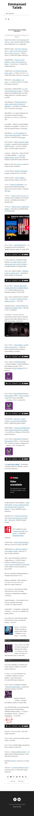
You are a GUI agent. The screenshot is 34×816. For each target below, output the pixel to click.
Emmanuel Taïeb (17, 6)
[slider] (26, 254)
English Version (17, 806)
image (23, 137)
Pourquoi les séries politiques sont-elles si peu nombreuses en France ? (15, 62)
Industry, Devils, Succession (19, 195)
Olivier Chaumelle (18, 368)
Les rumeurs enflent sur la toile (20, 767)
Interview (13, 761)
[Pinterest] (19, 776)
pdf (27, 75)
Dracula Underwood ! (20, 245)
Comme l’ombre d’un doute (21, 542)
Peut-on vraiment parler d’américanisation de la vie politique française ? (16, 288)
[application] (17, 254)
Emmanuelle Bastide (18, 535)
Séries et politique (20, 178)
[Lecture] (7, 254)
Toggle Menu (11, 13)
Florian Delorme (9, 396)
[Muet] (22, 254)
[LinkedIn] (19, 799)
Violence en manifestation (16, 184)
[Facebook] (15, 799)
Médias (17, 37)
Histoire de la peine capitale (13, 687)
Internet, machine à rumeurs (19, 752)
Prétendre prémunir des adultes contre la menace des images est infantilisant (16, 104)
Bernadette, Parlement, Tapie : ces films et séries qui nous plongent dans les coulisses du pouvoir (16, 51)
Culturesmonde (17, 393)
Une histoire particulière (19, 362)
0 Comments (23, 35)
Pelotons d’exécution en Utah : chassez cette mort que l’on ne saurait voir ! (16, 518)
